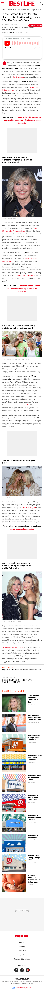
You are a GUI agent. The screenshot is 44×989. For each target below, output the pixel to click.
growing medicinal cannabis (25, 275)
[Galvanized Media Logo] (22, 979)
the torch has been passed (18, 404)
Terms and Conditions (22, 959)
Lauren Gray (9, 32)
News (17, 682)
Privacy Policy (22, 955)
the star (18, 77)
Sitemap (22, 947)
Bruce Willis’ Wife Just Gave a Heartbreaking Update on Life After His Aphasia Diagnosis (22, 120)
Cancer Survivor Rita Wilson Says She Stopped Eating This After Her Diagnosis (23, 288)
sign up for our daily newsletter (22, 529)
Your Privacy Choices (24, 987)
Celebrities (10, 680)
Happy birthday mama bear (13, 647)
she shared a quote (29, 507)
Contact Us (22, 951)
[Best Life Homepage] (22, 3)
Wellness (11, 10)
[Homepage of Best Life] (21, 936)
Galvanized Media (17, 981)
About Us (22, 942)
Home (3, 10)
